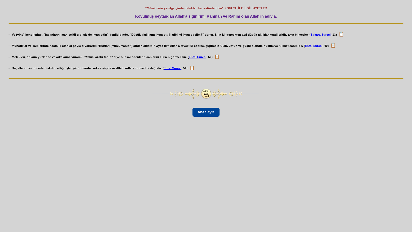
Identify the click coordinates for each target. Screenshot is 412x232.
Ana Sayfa (206, 112)
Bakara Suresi (321, 34)
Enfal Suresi (314, 45)
